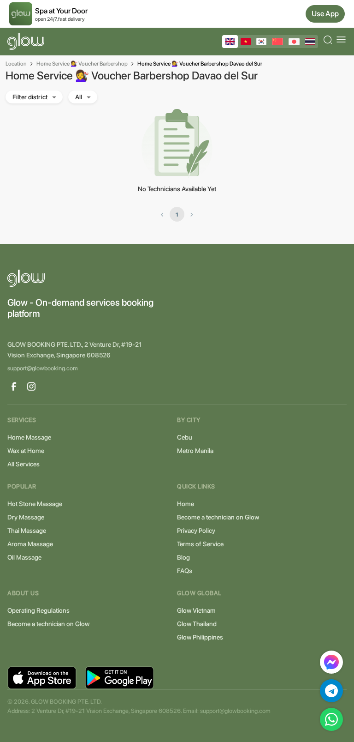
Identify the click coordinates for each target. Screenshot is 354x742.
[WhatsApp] (331, 719)
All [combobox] (78, 97)
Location (16, 63)
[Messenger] (331, 662)
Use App (325, 13)
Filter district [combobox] (29, 97)
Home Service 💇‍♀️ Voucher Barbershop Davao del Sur (199, 63)
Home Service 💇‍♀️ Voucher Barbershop (82, 63)
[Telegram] (331, 690)
